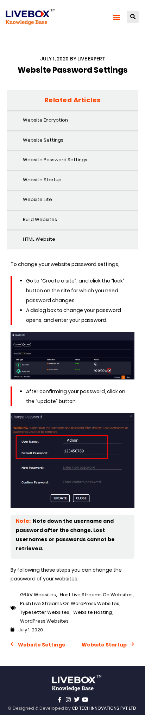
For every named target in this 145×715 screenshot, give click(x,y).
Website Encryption (45, 120)
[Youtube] (85, 699)
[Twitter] (77, 699)
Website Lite (37, 199)
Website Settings (43, 140)
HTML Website (39, 239)
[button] (116, 17)
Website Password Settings (55, 159)
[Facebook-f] (60, 699)
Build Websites (40, 219)
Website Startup (42, 179)
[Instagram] (68, 699)
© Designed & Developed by (72, 708)
